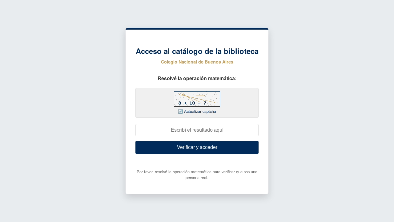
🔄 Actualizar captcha (197, 111)
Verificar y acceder (197, 147)
